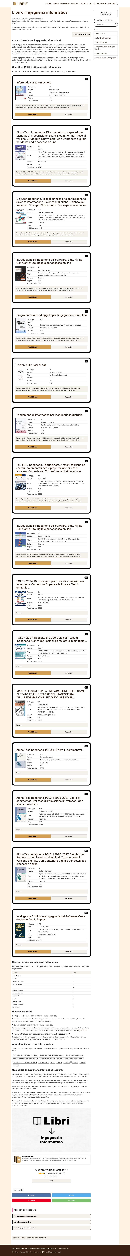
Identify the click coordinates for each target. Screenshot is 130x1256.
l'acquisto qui (81, 1030)
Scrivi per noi (38, 1252)
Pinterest (32, 1200)
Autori (48, 4)
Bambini (111, 4)
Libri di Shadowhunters (103, 38)
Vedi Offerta (32, 114)
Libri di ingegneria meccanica (24, 1228)
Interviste (101, 4)
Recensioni (64, 4)
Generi (56, 4)
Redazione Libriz (27, 1156)
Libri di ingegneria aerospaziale (25, 1216)
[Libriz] (20, 3)
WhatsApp (72, 1200)
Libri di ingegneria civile (22, 1222)
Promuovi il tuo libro (26, 1252)
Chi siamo (15, 1252)
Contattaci (57, 1252)
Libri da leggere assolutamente (105, 14)
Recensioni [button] (69, 114)
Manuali (74, 4)
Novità (93, 4)
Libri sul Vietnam (101, 53)
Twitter (72, 1195)
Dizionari (84, 4)
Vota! (51, 1181)
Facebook (32, 1195)
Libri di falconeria (101, 42)
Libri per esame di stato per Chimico (105, 48)
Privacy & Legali (48, 1252)
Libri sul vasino (100, 34)
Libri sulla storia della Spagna (105, 58)
